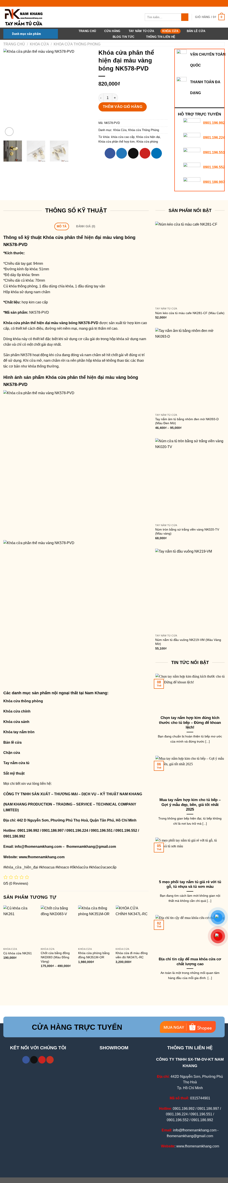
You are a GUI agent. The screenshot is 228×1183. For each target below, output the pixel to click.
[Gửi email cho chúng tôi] (34, 1060)
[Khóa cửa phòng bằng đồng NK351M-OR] (94, 925)
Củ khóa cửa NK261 (17, 953)
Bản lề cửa (12, 742)
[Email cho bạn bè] (133, 153)
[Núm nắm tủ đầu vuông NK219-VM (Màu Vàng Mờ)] (190, 590)
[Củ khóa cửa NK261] (20, 925)
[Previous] (11, 93)
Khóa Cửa (170, 31)
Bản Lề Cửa (196, 31)
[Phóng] (9, 131)
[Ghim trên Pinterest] (145, 153)
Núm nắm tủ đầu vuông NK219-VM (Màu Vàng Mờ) (188, 642)
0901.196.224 (214, 137)
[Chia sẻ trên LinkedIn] (156, 153)
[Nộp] (185, 17)
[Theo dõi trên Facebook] (26, 1060)
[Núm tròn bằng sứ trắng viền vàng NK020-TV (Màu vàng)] (190, 479)
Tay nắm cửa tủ (16, 763)
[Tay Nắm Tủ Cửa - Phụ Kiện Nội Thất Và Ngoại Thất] (25, 17)
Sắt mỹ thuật (14, 773)
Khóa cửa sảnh (16, 722)
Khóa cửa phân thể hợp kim (116, 141)
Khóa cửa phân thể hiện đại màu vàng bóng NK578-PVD (50, 323)
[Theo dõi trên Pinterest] (42, 1060)
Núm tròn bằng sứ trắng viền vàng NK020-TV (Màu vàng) (187, 531)
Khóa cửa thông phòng (23, 701)
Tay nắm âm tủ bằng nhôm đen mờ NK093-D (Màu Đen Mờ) (187, 421)
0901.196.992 (214, 123)
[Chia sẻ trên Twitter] (121, 153)
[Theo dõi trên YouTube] (50, 1060)
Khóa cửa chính (17, 711)
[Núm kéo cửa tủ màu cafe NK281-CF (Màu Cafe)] (190, 263)
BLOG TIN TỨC (123, 36)
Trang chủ (14, 44)
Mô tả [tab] (61, 226)
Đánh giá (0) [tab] (85, 226)
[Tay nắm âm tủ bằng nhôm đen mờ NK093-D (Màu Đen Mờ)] (190, 369)
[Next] (84, 93)
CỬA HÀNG (112, 31)
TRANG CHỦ (87, 31)
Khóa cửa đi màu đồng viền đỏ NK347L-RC (132, 955)
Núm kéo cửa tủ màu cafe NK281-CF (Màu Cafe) (189, 313)
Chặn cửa (11, 753)
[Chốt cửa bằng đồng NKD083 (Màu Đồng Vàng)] (57, 925)
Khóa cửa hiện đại (148, 137)
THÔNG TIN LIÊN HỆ (160, 36)
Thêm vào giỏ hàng (122, 107)
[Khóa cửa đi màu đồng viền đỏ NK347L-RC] (132, 925)
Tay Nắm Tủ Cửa (141, 31)
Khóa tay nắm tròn (19, 732)
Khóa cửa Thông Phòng (77, 44)
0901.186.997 (214, 182)
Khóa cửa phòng (147, 141)
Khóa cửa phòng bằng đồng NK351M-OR (94, 955)
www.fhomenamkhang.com (42, 857)
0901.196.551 (214, 152)
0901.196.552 (214, 167)
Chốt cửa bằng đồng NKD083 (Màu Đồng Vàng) (55, 957)
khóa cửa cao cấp (122, 137)
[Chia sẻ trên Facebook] (110, 153)
